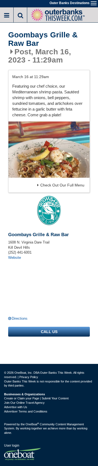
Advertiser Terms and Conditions (25, 411)
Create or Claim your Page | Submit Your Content (36, 398)
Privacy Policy (28, 377)
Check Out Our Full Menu (62, 185)
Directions (19, 318)
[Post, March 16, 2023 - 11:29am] (49, 149)
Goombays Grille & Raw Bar (43, 39)
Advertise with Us (15, 407)
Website (14, 258)
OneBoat (32, 424)
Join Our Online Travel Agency (24, 402)
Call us (49, 332)
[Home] (57, 14)
